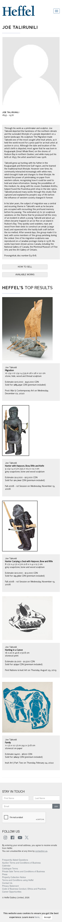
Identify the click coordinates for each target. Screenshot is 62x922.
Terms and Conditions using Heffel (17, 880)
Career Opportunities (11, 891)
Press (4, 874)
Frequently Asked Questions (15, 859)
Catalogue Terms (10, 868)
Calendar (6, 865)
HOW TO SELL (25, 267)
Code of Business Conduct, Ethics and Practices (24, 888)
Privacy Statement (10, 885)
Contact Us (7, 882)
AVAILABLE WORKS (24, 275)
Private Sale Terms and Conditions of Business (23, 871)
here (37, 917)
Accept (47, 917)
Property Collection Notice (14, 877)
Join (56, 806)
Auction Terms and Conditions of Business (21, 862)
